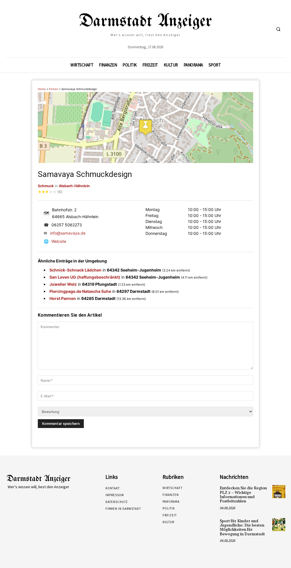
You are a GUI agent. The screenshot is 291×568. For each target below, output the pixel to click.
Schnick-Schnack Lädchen (75, 270)
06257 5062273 (66, 224)
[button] (278, 29)
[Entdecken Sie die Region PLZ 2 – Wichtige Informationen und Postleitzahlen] (278, 491)
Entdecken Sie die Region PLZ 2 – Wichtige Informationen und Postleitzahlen (243, 495)
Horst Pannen (62, 298)
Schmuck (46, 186)
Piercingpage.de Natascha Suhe (80, 291)
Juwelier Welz (63, 284)
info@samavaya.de (68, 233)
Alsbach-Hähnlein (74, 186)
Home (42, 89)
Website (58, 241)
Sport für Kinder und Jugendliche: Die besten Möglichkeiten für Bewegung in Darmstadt (242, 528)
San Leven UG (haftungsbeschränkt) (84, 277)
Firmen (53, 89)
